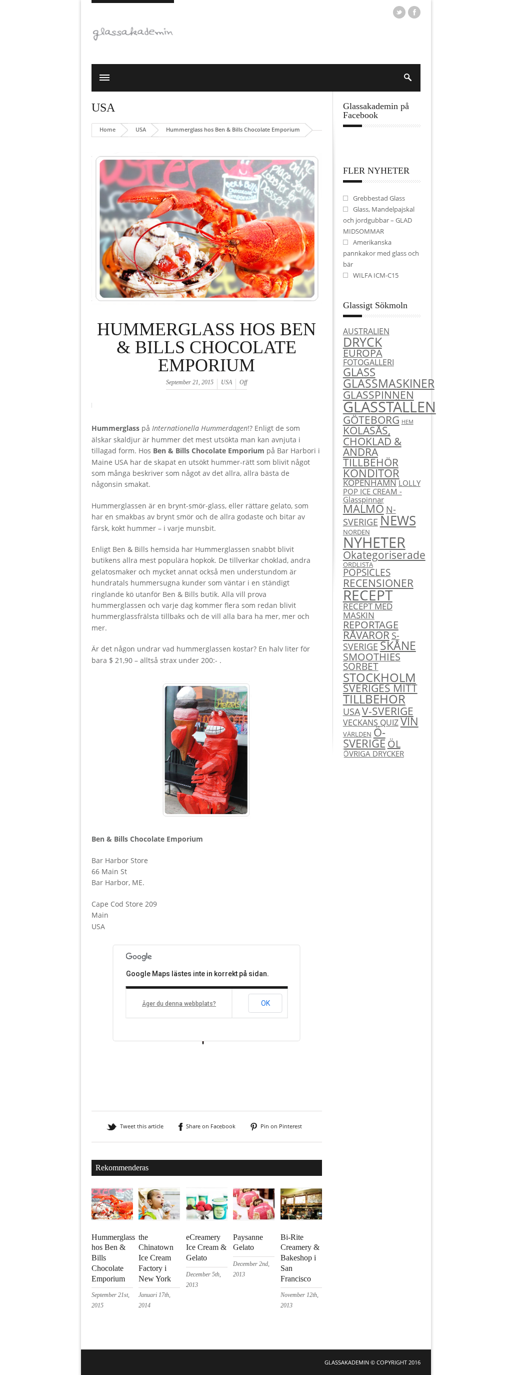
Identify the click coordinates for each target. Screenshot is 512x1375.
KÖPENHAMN (369, 482)
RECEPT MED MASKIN (367, 610)
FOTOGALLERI (368, 362)
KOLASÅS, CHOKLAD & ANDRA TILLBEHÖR (372, 446)
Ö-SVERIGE (364, 738)
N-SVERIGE (369, 515)
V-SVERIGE (388, 711)
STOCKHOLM (379, 677)
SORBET (360, 666)
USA (103, 107)
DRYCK (362, 341)
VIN (409, 721)
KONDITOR (371, 473)
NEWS (398, 520)
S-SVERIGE (371, 641)
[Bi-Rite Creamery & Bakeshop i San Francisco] (301, 1218)
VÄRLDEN (357, 734)
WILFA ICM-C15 (375, 275)
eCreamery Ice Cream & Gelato (206, 1247)
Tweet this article (142, 1126)
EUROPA (362, 353)
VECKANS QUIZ (370, 722)
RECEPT (367, 594)
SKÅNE (398, 645)
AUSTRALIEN (366, 331)
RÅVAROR (366, 635)
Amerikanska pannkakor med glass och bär (381, 253)
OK (265, 1003)
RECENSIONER (378, 582)
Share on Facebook (211, 1126)
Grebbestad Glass (379, 198)
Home (108, 129)
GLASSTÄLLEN (389, 407)
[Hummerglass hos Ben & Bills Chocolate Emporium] (207, 316)
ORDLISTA (358, 564)
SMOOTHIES (371, 656)
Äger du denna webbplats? (179, 1003)
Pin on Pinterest (281, 1126)
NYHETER (374, 542)
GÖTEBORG (371, 420)
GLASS (359, 372)
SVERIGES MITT (380, 688)
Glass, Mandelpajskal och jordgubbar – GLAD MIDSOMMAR (378, 220)
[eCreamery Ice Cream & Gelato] (207, 1218)
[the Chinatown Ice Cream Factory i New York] (159, 1218)
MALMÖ (363, 508)
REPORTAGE (370, 624)
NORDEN (356, 531)
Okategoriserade (384, 555)
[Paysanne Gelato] (253, 1218)
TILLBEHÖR (374, 699)
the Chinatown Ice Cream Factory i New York (156, 1258)
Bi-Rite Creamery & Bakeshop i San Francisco (300, 1258)
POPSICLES (366, 572)
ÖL (394, 744)
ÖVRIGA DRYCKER (373, 754)
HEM (408, 421)
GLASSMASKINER (388, 383)
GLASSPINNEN (378, 394)
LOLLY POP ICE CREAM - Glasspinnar (381, 491)
